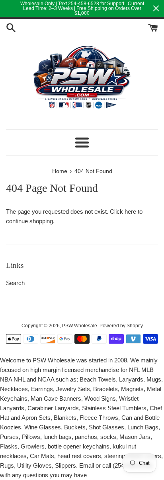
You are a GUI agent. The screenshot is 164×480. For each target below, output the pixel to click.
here (130, 211)
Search (15, 282)
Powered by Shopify (121, 326)
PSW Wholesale (79, 326)
